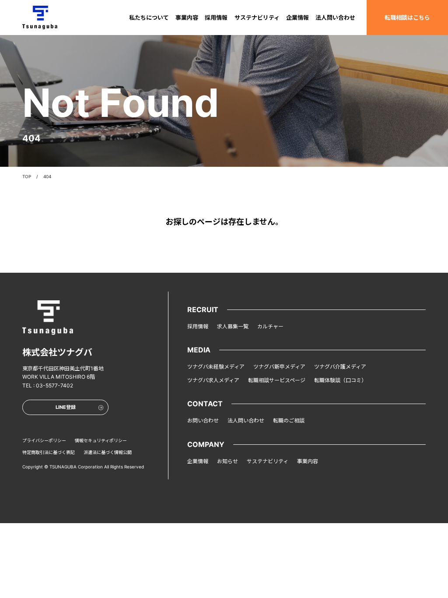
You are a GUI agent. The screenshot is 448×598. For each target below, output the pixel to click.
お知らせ (227, 461)
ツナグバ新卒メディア (279, 366)
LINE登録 (66, 407)
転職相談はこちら (407, 17)
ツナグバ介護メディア (340, 366)
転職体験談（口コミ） (340, 380)
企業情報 (297, 17)
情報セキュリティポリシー (101, 440)
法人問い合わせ (335, 17)
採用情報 (216, 17)
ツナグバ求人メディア (213, 380)
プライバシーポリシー (44, 440)
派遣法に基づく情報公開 (108, 452)
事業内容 (186, 17)
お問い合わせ (203, 420)
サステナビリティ (257, 17)
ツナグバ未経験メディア (216, 366)
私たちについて (149, 17)
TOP (26, 176)
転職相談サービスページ (276, 380)
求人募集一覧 (232, 326)
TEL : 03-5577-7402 (47, 385)
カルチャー (270, 326)
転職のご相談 (288, 420)
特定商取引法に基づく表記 (48, 452)
